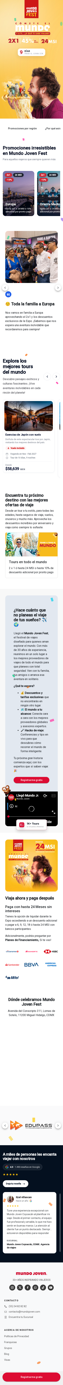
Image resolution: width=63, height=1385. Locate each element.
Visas (7, 1359)
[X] (20, 1288)
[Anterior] (47, 376)
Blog (6, 1354)
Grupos (8, 1348)
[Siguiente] (56, 376)
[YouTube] (51, 1288)
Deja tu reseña (15, 1183)
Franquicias (10, 1342)
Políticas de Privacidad (16, 1336)
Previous (5, 288)
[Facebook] (28, 1288)
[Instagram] (12, 1288)
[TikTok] (43, 1288)
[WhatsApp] (35, 1288)
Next (58, 288)
